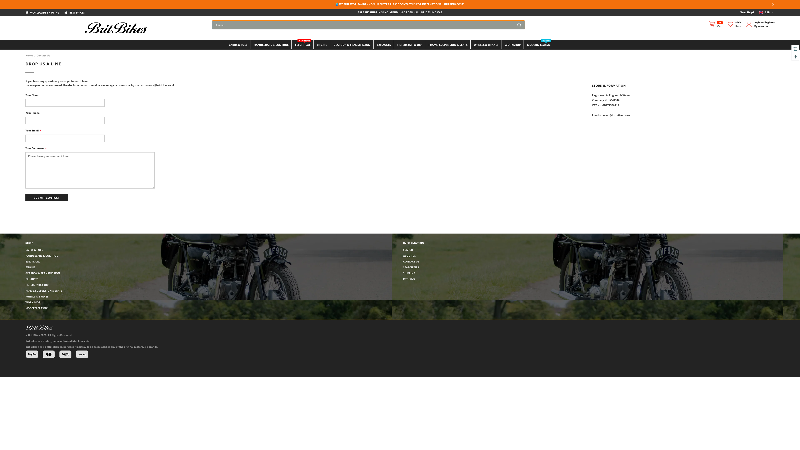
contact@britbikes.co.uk (615, 115)
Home (29, 55)
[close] (773, 5)
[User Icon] (749, 24)
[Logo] (115, 27)
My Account (761, 26)
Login (757, 22)
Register (769, 22)
